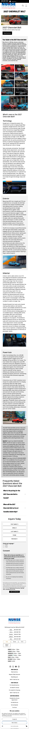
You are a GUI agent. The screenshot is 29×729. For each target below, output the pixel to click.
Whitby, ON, (18, 627)
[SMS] (10, 1)
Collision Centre (6, 645)
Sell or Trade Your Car (14, 679)
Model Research (14, 677)
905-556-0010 (17, 636)
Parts (22, 641)
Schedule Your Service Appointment (14, 699)
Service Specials (14, 705)
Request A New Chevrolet (14, 674)
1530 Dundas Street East (10, 627)
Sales (7, 641)
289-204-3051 (17, 639)
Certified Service (14, 702)
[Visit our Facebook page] (10, 666)
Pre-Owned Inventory (14, 685)
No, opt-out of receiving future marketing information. (14, 577)
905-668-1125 (17, 632)
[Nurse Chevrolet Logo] (9, 5)
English (6, 544)
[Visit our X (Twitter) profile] (13, 666)
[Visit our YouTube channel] (16, 666)
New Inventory (14, 672)
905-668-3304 (17, 629)
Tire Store (14, 707)
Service (14, 641)
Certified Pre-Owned (14, 687)
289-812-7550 (17, 634)
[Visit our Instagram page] (19, 666)
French (6, 546)
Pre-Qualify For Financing (14, 690)
